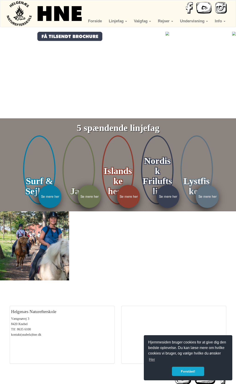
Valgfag (141, 21)
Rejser (164, 21)
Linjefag (117, 21)
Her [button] (152, 359)
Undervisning (193, 21)
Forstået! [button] (188, 371)
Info (219, 21)
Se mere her (50, 196)
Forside (95, 21)
